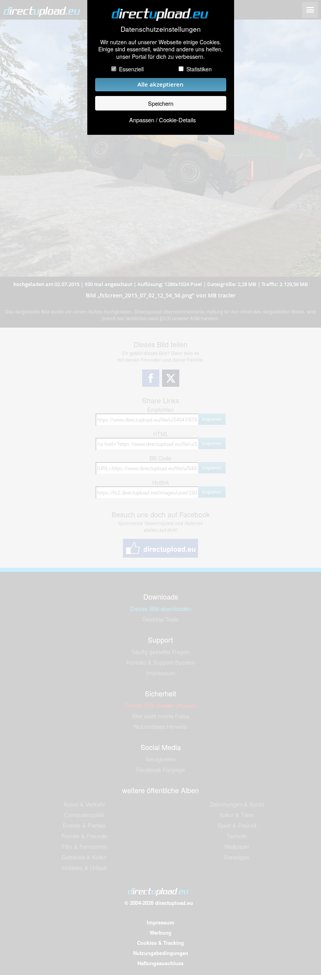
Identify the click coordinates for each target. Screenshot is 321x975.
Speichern (160, 103)
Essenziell (131, 69)
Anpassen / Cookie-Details (162, 120)
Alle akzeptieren (160, 84)
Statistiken (199, 69)
